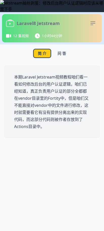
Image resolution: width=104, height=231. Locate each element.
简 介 (42, 53)
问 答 (62, 53)
